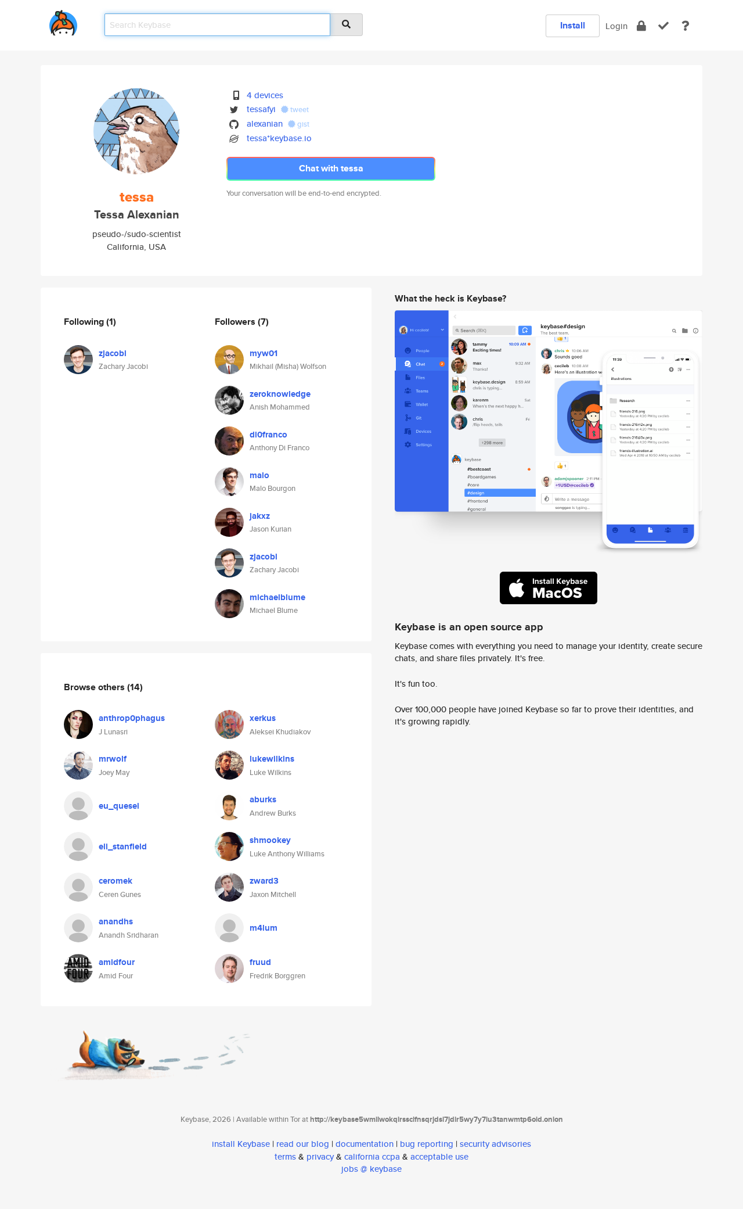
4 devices (265, 95)
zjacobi (113, 353)
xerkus (263, 718)
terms (285, 1156)
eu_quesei (119, 805)
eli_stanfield (123, 846)
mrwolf (113, 758)
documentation (365, 1144)
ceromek (115, 880)
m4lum (263, 927)
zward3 (264, 880)
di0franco (268, 434)
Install (572, 25)
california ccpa (372, 1156)
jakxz (260, 516)
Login (616, 26)
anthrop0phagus (132, 718)
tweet (298, 109)
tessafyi (261, 109)
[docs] (685, 26)
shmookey (270, 840)
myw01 (263, 353)
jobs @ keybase (371, 1169)
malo (259, 475)
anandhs (116, 921)
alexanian (265, 123)
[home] (63, 20)
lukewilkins (272, 758)
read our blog (302, 1144)
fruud (260, 962)
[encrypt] (641, 26)
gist (302, 124)
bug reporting (426, 1144)
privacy (320, 1156)
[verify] (663, 26)
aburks (263, 799)
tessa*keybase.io (279, 138)
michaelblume (277, 597)
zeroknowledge (280, 394)
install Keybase (241, 1144)
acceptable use (439, 1156)
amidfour (117, 962)
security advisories (495, 1144)
